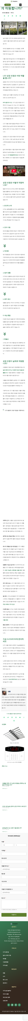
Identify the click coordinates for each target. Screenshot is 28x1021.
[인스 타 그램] (19, 1004)
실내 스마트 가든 (7, 955)
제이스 (4, 689)
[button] (7, 5)
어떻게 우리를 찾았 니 (7, 889)
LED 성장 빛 (6, 952)
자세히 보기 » (4, 788)
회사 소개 (5, 979)
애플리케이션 (5, 866)
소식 (4, 976)
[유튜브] (12, 1004)
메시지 (4, 898)
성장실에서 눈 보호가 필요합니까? (12, 828)
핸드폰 (3, 873)
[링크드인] (15, 1004)
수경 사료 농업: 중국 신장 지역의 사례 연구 (14, 806)
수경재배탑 (5, 962)
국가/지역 (4, 881)
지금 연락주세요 (12, 679)
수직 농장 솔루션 (7, 990)
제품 (4, 973)
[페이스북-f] (8, 1004)
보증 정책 (5, 1000)
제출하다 (14, 914)
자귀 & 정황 (6, 994)
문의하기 (5, 983)
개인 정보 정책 (6, 997)
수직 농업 (5, 965)
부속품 (4, 958)
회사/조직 (4, 858)
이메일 (4, 850)
